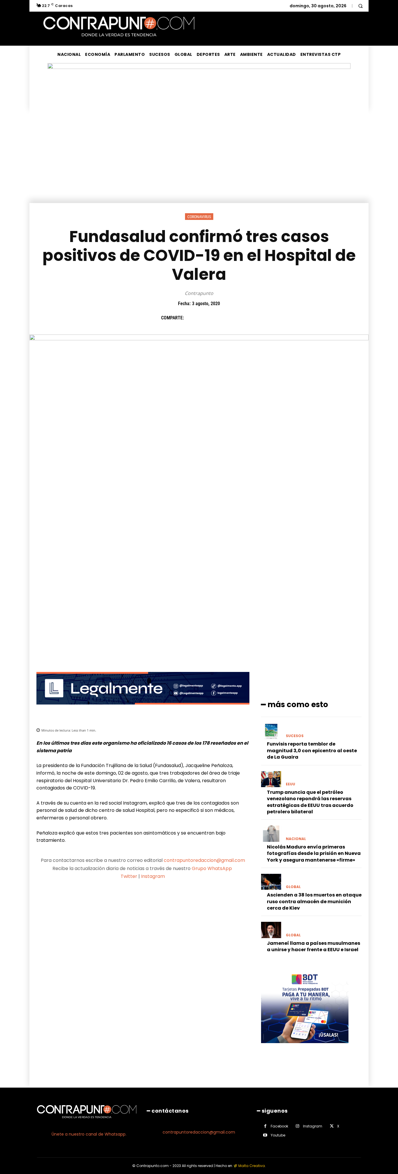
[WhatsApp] (231, 318)
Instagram (153, 876)
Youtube (278, 1135)
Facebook (279, 1126)
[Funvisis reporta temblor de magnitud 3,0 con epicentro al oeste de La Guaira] (271, 731)
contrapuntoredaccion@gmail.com (204, 860)
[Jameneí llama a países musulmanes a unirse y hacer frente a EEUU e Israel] (271, 930)
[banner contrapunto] (142, 709)
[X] (204, 318)
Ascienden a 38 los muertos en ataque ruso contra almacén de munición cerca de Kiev (314, 901)
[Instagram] (297, 1126)
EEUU (290, 784)
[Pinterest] (218, 318)
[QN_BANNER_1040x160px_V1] (199, 67)
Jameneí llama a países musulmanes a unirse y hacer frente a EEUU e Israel (313, 946)
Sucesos (295, 736)
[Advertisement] (199, 159)
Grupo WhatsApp (212, 868)
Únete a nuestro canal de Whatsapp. (89, 1134)
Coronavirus (199, 216)
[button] (360, 6)
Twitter (129, 876)
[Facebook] (191, 318)
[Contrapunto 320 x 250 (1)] (304, 1047)
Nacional (296, 839)
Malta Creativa (251, 1165)
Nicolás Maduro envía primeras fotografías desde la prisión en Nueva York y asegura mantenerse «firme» (314, 853)
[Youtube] (265, 1135)
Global (293, 887)
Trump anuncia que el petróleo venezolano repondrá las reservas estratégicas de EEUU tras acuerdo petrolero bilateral (310, 802)
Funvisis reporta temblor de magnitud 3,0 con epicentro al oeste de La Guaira (312, 750)
